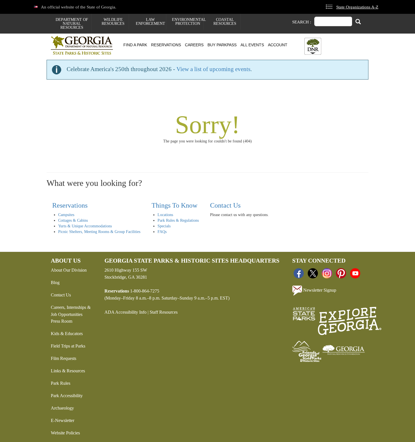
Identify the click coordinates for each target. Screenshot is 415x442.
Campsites (66, 215)
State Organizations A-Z (357, 7)
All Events (252, 45)
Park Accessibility (67, 395)
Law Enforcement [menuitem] (150, 21)
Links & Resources (68, 370)
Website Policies (65, 432)
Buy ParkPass (222, 45)
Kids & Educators (67, 333)
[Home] (84, 45)
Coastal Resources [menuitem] (224, 21)
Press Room (61, 321)
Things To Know (174, 205)
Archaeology (62, 408)
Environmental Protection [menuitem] (187, 21)
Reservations (166, 45)
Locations (165, 215)
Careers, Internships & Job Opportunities (71, 311)
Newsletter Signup (319, 289)
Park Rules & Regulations (178, 220)
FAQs (162, 232)
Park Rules (60, 383)
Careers (194, 45)
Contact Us (225, 205)
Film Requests (63, 358)
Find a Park (135, 45)
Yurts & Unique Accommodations (85, 226)
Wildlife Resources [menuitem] (113, 21)
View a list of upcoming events (213, 69)
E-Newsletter (62, 420)
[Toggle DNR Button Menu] (312, 46)
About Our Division (69, 270)
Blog (55, 282)
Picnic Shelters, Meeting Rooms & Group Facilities (99, 232)
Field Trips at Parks (68, 346)
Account (277, 45)
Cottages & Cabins (73, 220)
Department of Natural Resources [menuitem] (72, 23)
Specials (164, 226)
